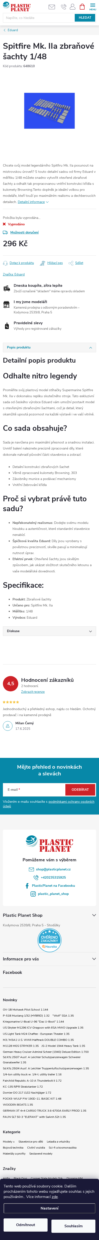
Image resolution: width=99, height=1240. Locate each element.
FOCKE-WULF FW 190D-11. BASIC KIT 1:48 (32, 1099)
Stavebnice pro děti (31, 1142)
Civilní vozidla (36, 1148)
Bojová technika (13, 1148)
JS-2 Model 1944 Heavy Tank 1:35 (63, 1046)
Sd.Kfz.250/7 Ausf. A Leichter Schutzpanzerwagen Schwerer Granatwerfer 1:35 (41, 1059)
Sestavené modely (40, 1154)
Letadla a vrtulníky (58, 1142)
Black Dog (20, 1178)
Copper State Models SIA (47, 1178)
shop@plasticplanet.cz (53, 869)
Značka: (14, 274)
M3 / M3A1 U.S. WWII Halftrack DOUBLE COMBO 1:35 (38, 1040)
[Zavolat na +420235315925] (64, 7)
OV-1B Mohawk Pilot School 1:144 (25, 1010)
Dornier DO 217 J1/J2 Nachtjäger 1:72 (27, 1093)
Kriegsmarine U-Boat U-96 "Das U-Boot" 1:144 (33, 1022)
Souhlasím (73, 1226)
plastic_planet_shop (53, 894)
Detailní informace (31, 202)
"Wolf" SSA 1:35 (63, 1016)
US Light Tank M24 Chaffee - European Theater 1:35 (36, 1034)
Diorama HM (75, 1178)
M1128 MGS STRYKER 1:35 (21, 1046)
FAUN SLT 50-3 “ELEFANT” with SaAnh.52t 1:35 (34, 1117)
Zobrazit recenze (33, 692)
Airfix (6, 1178)
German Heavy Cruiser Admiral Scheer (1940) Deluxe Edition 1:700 (46, 1052)
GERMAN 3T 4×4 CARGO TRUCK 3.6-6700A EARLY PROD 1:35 (44, 1111)
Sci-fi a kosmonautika (62, 1148)
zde (55, 1196)
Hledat (85, 18)
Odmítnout (25, 1225)
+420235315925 (53, 877)
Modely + (9, 1142)
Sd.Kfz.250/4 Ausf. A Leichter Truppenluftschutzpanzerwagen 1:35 (46, 1068)
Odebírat (80, 789)
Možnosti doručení (24, 232)
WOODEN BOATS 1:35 (18, 1105)
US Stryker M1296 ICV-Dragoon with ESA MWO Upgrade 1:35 (43, 1028)
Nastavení (49, 1208)
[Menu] (92, 6)
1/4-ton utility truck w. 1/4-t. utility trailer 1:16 (32, 1074)
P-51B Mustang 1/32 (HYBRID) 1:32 (26, 1016)
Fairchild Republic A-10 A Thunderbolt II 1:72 (32, 1081)
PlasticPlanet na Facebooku (53, 885)
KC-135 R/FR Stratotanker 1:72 (23, 1087)
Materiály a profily (14, 1154)
